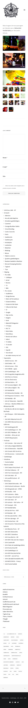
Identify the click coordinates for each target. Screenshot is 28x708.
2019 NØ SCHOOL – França (13, 561)
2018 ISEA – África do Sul (12, 435)
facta (12, 646)
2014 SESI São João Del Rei (12, 553)
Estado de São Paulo (12, 304)
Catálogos (9, 277)
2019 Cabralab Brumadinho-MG (14, 559)
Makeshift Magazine (12, 323)
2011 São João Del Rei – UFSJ (13, 516)
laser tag (18, 662)
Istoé (7, 320)
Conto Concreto (10, 232)
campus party (6, 640)
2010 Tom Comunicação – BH (13, 473)
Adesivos (7, 216)
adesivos (20, 634)
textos (5, 674)
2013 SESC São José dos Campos (14, 540)
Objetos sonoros (10, 256)
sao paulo (6, 671)
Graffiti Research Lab (9, 602)
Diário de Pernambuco (12, 299)
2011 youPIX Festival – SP (12, 478)
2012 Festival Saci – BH (11, 521)
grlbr (5, 659)
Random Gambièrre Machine (13, 261)
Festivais (6, 440)
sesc (11, 671)
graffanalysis (7, 655)
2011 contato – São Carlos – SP (14, 502)
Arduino (5, 592)
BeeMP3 (5, 594)
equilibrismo (6, 646)
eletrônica (21, 643)
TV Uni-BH (9, 345)
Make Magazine (7, 607)
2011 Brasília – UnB (10, 492)
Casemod (7, 224)
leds (23, 662)
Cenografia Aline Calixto (12, 226)
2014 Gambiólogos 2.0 (11, 550)
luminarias (12, 665)
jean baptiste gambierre (9, 662)
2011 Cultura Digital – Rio (12, 388)
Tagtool (7, 267)
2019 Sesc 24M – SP (10, 210)
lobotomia (6, 665)
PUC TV (8, 328)
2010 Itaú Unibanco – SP (12, 470)
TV (6, 285)
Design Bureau (10, 296)
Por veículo (8, 291)
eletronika (14, 643)
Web (7, 288)
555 (4, 634)
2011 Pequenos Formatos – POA (14, 396)
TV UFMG (8, 342)
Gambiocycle (9, 240)
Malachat (8, 248)
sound (15, 671)
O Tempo (8, 326)
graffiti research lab (16, 655)
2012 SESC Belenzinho (11, 532)
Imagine (8, 318)
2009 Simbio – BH (10, 363)
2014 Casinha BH (10, 542)
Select (8, 339)
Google (8, 312)
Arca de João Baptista (11, 218)
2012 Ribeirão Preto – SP (12, 529)
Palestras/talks (8, 465)
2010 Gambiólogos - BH (11, 634)
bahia (17, 637)
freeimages (17, 646)
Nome (5, 158)
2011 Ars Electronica (11, 380)
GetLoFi (5, 599)
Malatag (7, 250)
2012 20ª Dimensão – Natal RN (13, 401)
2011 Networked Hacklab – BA (13, 393)
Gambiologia (8, 457)
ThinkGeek (6, 621)
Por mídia (7, 275)
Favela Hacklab (9, 462)
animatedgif (6, 637)
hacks (9, 659)
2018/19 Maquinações (11, 438)
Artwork (6, 213)
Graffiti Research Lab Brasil (11, 604)
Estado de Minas (11, 302)
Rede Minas (9, 334)
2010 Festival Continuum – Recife (15, 486)
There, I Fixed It (7, 616)
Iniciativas (7, 459)
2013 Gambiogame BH (11, 427)
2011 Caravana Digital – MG (13, 385)
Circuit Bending (9, 229)
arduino (12, 637)
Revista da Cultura (11, 336)
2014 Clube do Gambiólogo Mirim (15, 545)
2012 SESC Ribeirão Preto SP (13, 419)
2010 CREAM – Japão (11, 369)
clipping (21, 640)
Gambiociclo (8, 237)
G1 (6, 310)
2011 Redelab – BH (10, 398)
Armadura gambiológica (12, 221)
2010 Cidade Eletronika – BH (13, 483)
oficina (17, 668)
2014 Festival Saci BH (11, 548)
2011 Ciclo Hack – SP (10, 475)
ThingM (5, 619)
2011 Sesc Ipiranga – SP (12, 518)
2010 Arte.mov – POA (11, 366)
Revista (8, 283)
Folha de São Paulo (11, 307)
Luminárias (8, 245)
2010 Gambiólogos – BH (12, 371)
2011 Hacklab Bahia (10, 508)
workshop (6, 677)
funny (5, 649)
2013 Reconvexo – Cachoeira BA (14, 454)
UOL (7, 347)
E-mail (5, 167)
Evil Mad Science (8, 597)
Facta (6, 234)
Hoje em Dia (9, 315)
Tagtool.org (6, 614)
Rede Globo (9, 331)
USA (13, 674)
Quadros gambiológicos (12, 259)
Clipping (6, 272)
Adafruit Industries (8, 589)
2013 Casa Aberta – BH (11, 537)
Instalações (8, 242)
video (17, 674)
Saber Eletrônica (8, 611)
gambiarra (10, 649)
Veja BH (8, 350)
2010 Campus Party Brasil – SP (14, 467)
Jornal (7, 280)
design (5, 643)
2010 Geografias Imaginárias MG (14, 374)
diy (9, 643)
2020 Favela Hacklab (11, 564)
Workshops (7, 481)
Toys (6, 269)
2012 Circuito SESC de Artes (13, 451)
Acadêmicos (9, 293)
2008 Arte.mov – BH (11, 361)
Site (4, 176)
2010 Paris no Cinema (11, 377)
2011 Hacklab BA (9, 390)
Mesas (7, 253)
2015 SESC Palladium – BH (12, 432)
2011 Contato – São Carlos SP (13, 443)
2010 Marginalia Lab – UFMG (13, 489)
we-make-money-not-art (13, 355)
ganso (20, 652)
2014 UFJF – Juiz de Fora (12, 556)
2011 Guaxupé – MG (10, 505)
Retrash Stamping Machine (13, 264)
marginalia (6, 668)
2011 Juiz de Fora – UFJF (12, 510)
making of (19, 665)
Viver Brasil (9, 353)
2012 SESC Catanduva (11, 534)
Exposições (7, 358)
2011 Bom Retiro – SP (11, 382)
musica (11, 668)
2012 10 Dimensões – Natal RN (13, 448)
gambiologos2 (14, 652)
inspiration (15, 659)
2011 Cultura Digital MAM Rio (13, 446)
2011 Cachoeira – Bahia (11, 494)
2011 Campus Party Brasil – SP (13, 497)
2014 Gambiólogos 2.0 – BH (13, 430)
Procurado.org (7, 609)
